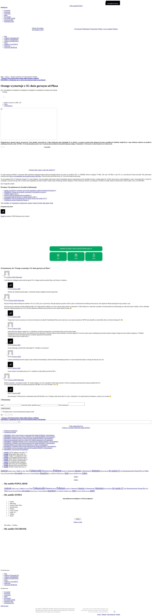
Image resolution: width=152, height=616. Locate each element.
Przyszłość (18, 473)
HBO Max (13, 503)
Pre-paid (7, 473)
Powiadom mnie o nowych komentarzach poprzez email (18, 411)
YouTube (80, 473)
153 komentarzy (43, 445)
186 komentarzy (48, 438)
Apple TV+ (13, 512)
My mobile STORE (9, 18)
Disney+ (12, 509)
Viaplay (12, 514)
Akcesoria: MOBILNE (10, 47)
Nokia (121, 471)
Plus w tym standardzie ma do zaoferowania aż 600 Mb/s (25, 176)
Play (140, 471)
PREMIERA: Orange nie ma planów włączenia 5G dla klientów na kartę (24, 192)
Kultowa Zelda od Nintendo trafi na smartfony (17, 195)
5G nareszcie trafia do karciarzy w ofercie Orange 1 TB (19, 197)
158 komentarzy (53, 441)
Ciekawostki (35, 470)
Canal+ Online (14, 510)
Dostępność (15, 203)
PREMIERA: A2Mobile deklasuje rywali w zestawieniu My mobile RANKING (26, 441)
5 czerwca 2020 (10, 277)
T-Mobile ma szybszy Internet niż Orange (15, 200)
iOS (82, 471)
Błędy (24, 471)
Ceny (27, 471)
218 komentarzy (50, 435)
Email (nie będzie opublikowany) (31, 405)
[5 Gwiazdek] (37, 90)
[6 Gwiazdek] (45, 90)
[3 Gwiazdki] (21, 90)
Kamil (2, 216)
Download (7, 12)
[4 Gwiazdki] (29, 90)
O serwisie (7, 10)
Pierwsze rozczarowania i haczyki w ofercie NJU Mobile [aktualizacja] (24, 440)
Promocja (12, 473)
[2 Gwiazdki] (13, 90)
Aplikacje (14, 471)
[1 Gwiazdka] (5, 90)
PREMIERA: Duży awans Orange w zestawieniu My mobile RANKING (24, 435)
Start (5, 36)
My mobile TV (114, 471)
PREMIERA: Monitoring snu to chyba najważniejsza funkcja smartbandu (23, 80)
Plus (143, 471)
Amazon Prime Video (16, 505)
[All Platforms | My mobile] (114, 612)
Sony (50, 473)
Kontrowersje (23, 203)
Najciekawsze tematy (10, 432)
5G (11, 203)
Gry (67, 471)
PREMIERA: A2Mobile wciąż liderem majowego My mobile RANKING (24, 443)
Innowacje (71, 471)
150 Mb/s (6, 203)
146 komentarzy (51, 446)
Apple (18, 471)
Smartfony (44, 473)
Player (11, 516)
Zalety (84, 473)
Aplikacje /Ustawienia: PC (11, 38)
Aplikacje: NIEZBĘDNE (11, 39)
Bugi (22, 471)
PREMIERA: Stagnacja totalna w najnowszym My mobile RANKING (24, 438)
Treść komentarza (63, 405)
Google (63, 471)
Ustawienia (7, 13)
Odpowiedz (18, 277)
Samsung (37, 473)
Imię (2, 405)
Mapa (5, 15)
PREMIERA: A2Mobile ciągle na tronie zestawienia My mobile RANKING (25, 446)
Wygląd (76, 473)
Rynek (32, 473)
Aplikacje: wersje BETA (11, 44)
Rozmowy (29, 473)
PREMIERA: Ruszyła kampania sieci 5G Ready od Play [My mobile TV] (24, 198)
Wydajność (71, 473)
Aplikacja (10, 471)
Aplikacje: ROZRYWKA (11, 41)
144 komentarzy (47, 448)
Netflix (12, 502)
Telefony (62, 473)
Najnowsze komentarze (10, 430)
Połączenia (3, 473)
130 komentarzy (23, 449)
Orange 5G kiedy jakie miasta (41, 203)
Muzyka (106, 471)
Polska (146, 471)
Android (4, 471)
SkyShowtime (14, 507)
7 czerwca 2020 (16, 393)
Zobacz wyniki (78, 522)
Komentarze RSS (9, 21)
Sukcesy (53, 473)
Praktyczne (7, 46)
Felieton (57, 470)
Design (51, 471)
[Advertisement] (76, 63)
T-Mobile (58, 473)
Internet (78, 471)
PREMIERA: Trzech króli (11, 449)
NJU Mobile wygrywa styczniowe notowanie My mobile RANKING (23, 448)
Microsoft (103, 471)
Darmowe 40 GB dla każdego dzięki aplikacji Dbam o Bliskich (20, 78)
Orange (30, 203)
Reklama (24, 473)
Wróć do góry (4, 606)
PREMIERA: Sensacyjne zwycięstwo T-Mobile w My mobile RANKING (25, 437)
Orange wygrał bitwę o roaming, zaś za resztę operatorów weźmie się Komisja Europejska (29, 190)
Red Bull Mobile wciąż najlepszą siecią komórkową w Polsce (21, 445)
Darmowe (45, 471)
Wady (51, 203)
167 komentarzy (48, 440)
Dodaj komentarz (5, 408)
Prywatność (7, 17)
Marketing (96, 471)
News (5, 42)
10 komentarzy (8, 106)
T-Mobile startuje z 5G (10, 193)
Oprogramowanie (128, 471)
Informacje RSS (8, 20)
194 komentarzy (50, 437)
